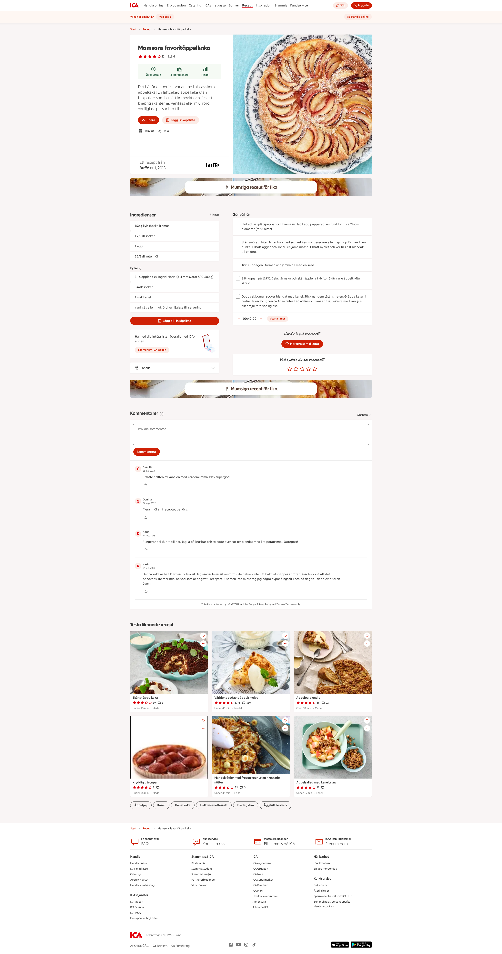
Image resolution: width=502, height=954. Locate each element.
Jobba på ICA (260, 907)
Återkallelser (321, 890)
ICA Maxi (258, 890)
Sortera (362, 415)
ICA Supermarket (263, 879)
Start (133, 29)
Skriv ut (149, 131)
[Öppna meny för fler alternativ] (203, 643)
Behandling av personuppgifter (332, 901)
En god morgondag (325, 868)
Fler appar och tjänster (144, 918)
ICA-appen (136, 901)
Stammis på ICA (202, 856)
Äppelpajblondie (308, 697)
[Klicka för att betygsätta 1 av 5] (289, 369)
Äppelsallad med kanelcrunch (317, 782)
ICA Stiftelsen (322, 863)
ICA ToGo (135, 912)
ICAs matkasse (215, 5)
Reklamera (320, 885)
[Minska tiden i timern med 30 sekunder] (239, 319)
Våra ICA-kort (199, 885)
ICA (255, 856)
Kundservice (299, 5)
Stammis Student (201, 868)
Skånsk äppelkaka (145, 697)
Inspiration (263, 5)
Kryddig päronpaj (145, 782)
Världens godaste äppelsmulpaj (236, 697)
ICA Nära (258, 874)
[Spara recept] (203, 636)
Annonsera (259, 901)
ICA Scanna (137, 907)
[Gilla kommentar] (146, 485)
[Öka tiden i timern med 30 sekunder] (261, 319)
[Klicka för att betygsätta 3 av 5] (302, 369)
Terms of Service (285, 604)
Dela (166, 131)
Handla (135, 856)
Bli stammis (198, 863)
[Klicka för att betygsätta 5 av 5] (315, 369)
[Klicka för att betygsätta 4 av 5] (308, 369)
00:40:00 (249, 318)
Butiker (234, 5)
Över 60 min (153, 75)
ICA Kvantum (260, 885)
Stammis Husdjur (201, 874)
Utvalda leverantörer (265, 896)
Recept (247, 5)
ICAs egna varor (262, 863)
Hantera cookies (324, 906)
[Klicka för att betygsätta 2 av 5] (296, 369)
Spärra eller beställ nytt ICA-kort (333, 896)
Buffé (144, 167)
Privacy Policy (264, 604)
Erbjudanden (176, 5)
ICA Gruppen (260, 868)
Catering (195, 5)
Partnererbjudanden (203, 879)
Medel (205, 75)
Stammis (281, 5)
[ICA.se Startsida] (134, 5)
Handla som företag (142, 885)
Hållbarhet (321, 856)
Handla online (154, 5)
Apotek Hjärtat (139, 879)
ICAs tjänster (139, 895)
